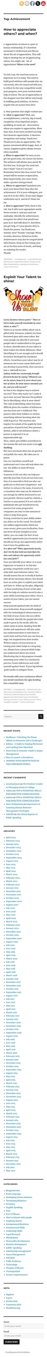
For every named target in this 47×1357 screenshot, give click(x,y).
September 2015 (13, 1069)
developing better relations (19, 1197)
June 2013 (10, 1144)
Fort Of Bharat (13, 1214)
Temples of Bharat (15, 1268)
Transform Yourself (11, 702)
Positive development (16, 1244)
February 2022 (13, 884)
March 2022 (11, 881)
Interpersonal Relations (17, 1224)
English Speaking (14, 1207)
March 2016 (11, 1053)
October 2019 (12, 935)
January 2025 (12, 844)
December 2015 (13, 1063)
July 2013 (10, 1140)
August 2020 (12, 905)
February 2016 (13, 1056)
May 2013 (10, 1147)
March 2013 (11, 1154)
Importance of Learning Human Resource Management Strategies (23, 807)
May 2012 (10, 1170)
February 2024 (13, 878)
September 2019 (14, 938)
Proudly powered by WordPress (18, 1352)
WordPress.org (13, 1308)
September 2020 (14, 901)
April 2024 (11, 871)
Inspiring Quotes (14, 1221)
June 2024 (11, 864)
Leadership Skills (14, 1231)
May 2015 (10, 1076)
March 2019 (11, 958)
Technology (11, 1264)
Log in (9, 1298)
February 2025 (13, 841)
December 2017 (13, 982)
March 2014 (11, 1113)
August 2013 (12, 1137)
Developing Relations (16, 1200)
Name (6, 1322)
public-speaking (14, 1248)
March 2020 (11, 921)
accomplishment (35, 259)
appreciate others (22, 262)
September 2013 (13, 1133)
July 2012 (10, 1167)
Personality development (18, 1241)
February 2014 (13, 1117)
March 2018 (11, 975)
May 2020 (10, 915)
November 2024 (13, 851)
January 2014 (12, 1120)
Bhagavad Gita (13, 1190)
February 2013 (12, 1157)
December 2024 (13, 847)
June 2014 (10, 1103)
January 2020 (12, 928)
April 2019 (11, 955)
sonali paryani (13, 784)
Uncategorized (20, 259)
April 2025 (11, 837)
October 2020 (12, 898)
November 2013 (13, 1127)
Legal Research (13, 1234)
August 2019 (12, 942)
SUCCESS (10, 1258)
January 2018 (12, 979)
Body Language (13, 1194)
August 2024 (12, 861)
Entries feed (11, 1301)
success (32, 699)
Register (10, 1294)
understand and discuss (28, 264)
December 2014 (13, 1093)
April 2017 (10, 1009)
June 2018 (10, 965)
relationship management (18, 1251)
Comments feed (13, 1304)
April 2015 (11, 1080)
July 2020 (10, 908)
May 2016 (10, 1046)
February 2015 (13, 1086)
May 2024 (10, 868)
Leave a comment (11, 267)
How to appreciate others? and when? (20, 31)
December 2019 (13, 931)
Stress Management (15, 1254)
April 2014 (11, 1110)
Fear (8, 1210)
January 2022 (12, 888)
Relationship (13, 264)
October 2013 (12, 1130)
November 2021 (13, 894)
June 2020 (11, 911)
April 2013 (10, 1150)
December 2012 (13, 1164)
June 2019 (10, 948)
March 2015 (11, 1083)
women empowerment (17, 1274)
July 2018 (10, 962)
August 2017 (12, 995)
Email (6, 1331)
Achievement (9, 262)
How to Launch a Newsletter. (20, 757)
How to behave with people (19, 1217)
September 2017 (13, 992)
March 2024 (11, 874)
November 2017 (13, 985)
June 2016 (10, 1043)
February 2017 (12, 1016)
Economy (10, 1204)
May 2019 (10, 952)
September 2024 (14, 857)
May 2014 (10, 1107)
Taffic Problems (13, 1261)
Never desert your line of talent (26, 697)
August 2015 (12, 1073)
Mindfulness (12, 1237)
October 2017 (12, 989)
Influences (8, 694)
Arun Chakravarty (14, 804)
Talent (38, 699)
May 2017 (10, 1006)
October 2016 (12, 1029)
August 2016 (12, 1036)
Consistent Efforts (34, 692)
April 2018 (11, 972)
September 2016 (14, 1032)
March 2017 (11, 1012)
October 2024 (12, 854)
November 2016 (13, 1026)
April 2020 (11, 918)
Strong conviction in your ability (16, 699)
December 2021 (13, 891)
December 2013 (13, 1123)
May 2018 (10, 968)
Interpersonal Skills (15, 1227)
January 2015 (12, 1090)
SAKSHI (9, 814)
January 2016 (12, 1059)
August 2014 (12, 1100)
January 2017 (12, 1019)
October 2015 (12, 1066)
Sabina (9, 790)
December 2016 (13, 1022)
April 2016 (11, 1049)
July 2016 (10, 1039)
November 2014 (13, 1096)
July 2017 (10, 999)
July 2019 (10, 945)
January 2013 (12, 1160)
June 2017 (10, 1002)
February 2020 (13, 925)
